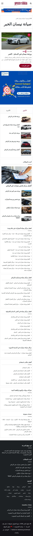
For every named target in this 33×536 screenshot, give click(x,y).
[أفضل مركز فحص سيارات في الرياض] (16, 175)
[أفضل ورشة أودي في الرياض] (26, 152)
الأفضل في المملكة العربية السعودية (21, 516)
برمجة (18, 486)
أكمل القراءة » (25, 66)
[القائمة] (2, 4)
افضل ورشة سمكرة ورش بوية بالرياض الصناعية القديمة (16, 293)
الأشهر (25, 110)
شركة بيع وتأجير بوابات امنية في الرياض (20, 395)
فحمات (9, 493)
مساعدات (21, 496)
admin (28, 51)
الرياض (23, 486)
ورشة (8, 496)
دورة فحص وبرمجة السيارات (12, 199)
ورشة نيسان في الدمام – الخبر (20, 54)
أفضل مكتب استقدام (24, 377)
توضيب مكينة (7, 490)
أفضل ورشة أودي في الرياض (12, 149)
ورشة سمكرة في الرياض (23, 288)
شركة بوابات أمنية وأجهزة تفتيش (21, 398)
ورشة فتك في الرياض (14, 116)
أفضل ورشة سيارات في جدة (22, 250)
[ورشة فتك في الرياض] (26, 119)
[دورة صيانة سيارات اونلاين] (26, 210)
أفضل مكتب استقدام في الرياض (21, 370)
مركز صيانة (28, 496)
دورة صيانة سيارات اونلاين (13, 207)
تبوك (13, 486)
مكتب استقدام (26, 367)
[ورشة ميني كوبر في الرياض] (26, 193)
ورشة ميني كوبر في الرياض (12, 191)
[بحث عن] (31, 4)
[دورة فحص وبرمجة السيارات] (26, 201)
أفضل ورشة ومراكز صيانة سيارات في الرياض (18, 510)
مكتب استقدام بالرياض (24, 380)
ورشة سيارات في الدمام (24, 323)
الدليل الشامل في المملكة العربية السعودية (19, 513)
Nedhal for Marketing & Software (20, 529)
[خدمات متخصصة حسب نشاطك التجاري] (16, 10)
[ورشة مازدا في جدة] (26, 135)
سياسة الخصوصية (18, 526)
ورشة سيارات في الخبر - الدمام (22, 332)
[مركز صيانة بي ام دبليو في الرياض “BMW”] (26, 218)
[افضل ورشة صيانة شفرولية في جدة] (26, 127)
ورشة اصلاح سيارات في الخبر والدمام (20, 329)
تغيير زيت (28, 490)
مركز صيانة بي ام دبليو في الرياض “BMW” (19, 476)
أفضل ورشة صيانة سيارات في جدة (21, 241)
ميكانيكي (14, 496)
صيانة (29, 493)
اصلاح (29, 486)
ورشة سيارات (27, 499)
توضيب (22, 490)
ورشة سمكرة (26, 296)
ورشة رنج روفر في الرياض (12, 141)
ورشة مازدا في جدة (14, 133)
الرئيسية (28, 18)
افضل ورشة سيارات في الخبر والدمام (20, 335)
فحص (24, 493)
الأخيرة (8, 110)
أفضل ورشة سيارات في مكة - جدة (21, 233)
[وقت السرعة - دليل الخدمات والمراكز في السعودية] (21, 3)
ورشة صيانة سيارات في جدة (23, 238)
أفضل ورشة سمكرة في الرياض (22, 283)
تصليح (8, 486)
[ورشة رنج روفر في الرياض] (26, 143)
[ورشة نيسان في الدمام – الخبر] (16, 41)
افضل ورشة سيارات (24, 304)
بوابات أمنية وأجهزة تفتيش (23, 402)
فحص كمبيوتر (17, 493)
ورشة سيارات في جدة (24, 247)
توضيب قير (15, 490)
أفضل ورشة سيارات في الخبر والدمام (20, 317)
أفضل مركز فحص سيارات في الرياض (19, 186)
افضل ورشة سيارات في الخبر (22, 320)
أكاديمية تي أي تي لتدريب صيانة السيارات (19, 434)
